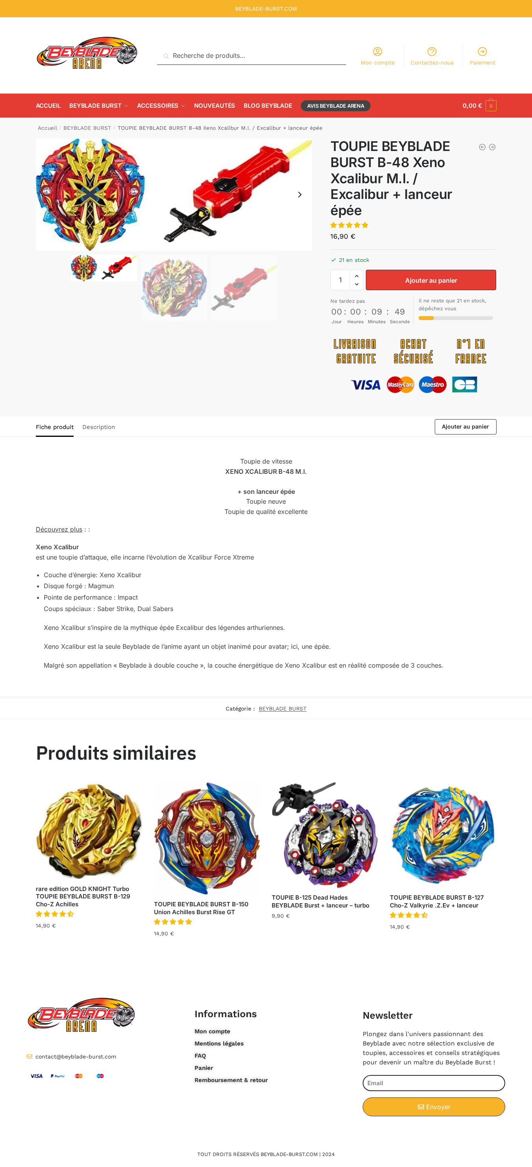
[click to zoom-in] (174, 194)
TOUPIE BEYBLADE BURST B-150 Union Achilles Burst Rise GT (201, 908)
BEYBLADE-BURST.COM (266, 9)
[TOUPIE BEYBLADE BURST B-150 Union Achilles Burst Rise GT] (207, 838)
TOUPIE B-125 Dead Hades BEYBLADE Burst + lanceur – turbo (320, 901)
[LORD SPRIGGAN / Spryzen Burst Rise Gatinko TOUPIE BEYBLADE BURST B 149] (482, 147)
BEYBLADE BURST (87, 128)
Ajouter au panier (431, 280)
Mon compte (378, 62)
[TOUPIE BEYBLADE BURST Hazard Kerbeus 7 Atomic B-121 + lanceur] (492, 147)
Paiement (482, 62)
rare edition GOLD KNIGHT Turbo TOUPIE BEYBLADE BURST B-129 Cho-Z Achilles (83, 896)
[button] (299, 194)
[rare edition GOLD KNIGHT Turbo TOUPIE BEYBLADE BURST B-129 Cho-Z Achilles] (89, 830)
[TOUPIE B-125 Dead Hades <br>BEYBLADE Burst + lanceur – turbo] (325, 835)
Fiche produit (55, 427)
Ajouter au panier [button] (88, 943)
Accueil (47, 128)
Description (98, 427)
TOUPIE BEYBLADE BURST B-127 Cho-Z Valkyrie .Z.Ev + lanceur (437, 901)
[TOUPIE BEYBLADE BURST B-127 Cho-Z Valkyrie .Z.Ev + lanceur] (443, 835)
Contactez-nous (432, 62)
